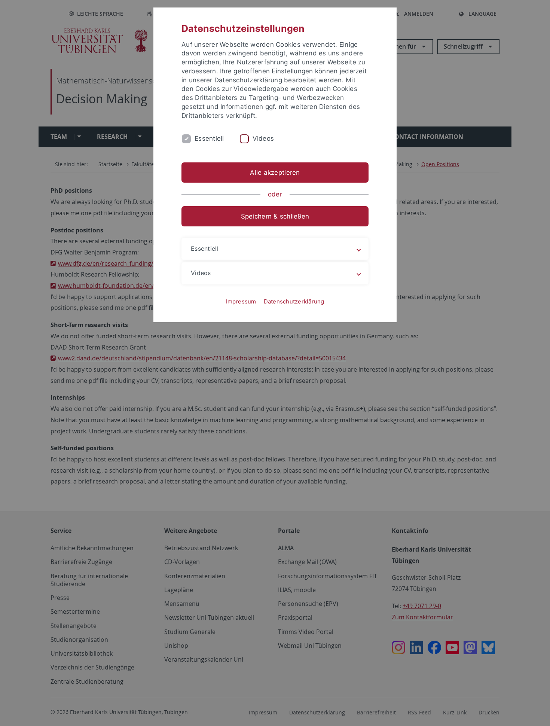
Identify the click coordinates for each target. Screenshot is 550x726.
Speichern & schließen (275, 216)
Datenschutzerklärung (294, 301)
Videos (263, 138)
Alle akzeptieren (275, 172)
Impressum (241, 301)
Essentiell (209, 138)
